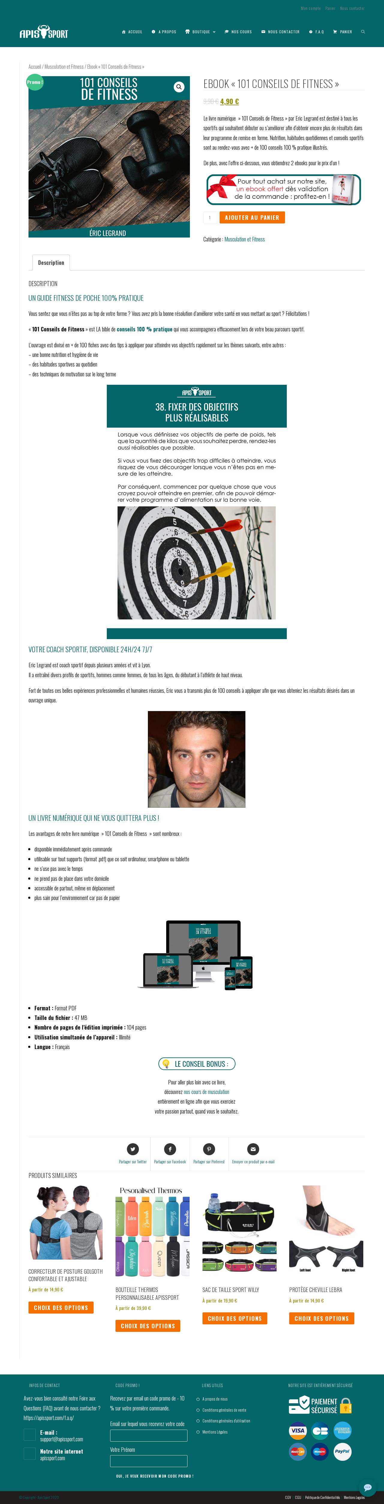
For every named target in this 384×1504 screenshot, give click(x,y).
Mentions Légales (214, 1432)
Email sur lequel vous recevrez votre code (147, 1424)
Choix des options (61, 1307)
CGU (298, 1497)
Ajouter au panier (252, 217)
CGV (288, 1497)
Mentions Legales (354, 1497)
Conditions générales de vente (224, 1410)
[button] (179, 87)
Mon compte (311, 8)
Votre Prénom (122, 1449)
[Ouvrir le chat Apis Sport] (368, 1488)
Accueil (34, 66)
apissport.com (52, 1458)
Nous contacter (352, 8)
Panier (331, 8)
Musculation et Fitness (64, 66)
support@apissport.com (61, 1439)
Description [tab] (51, 262)
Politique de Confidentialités (322, 1497)
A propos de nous (214, 1399)
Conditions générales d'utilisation (226, 1421)
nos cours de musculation (206, 1092)
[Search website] (363, 32)
